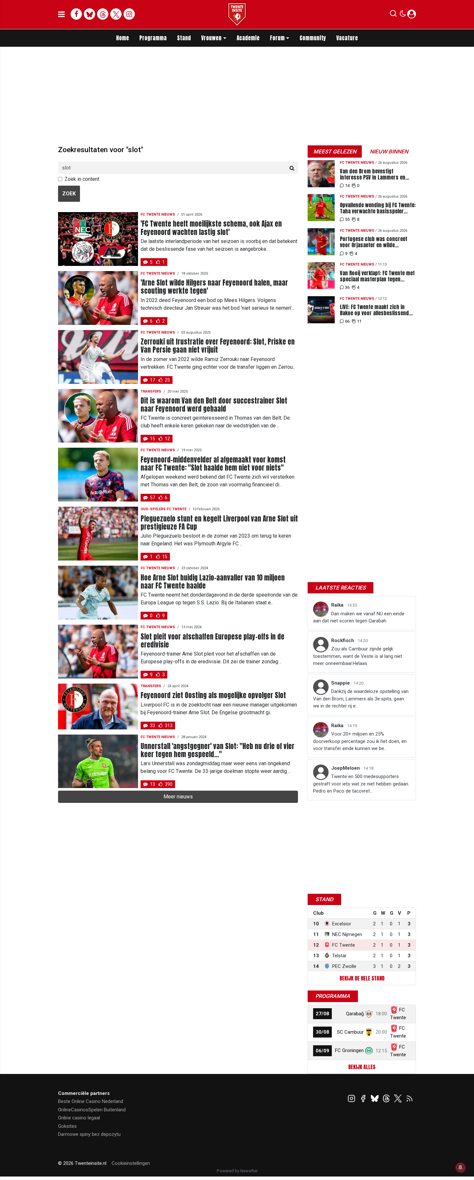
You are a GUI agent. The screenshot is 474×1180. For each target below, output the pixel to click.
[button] (393, 14)
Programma (153, 38)
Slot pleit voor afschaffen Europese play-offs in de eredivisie (212, 641)
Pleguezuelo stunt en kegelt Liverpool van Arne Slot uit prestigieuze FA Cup (219, 523)
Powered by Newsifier (237, 1170)
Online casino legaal (79, 1118)
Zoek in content (81, 179)
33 (152, 725)
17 (152, 380)
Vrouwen (211, 38)
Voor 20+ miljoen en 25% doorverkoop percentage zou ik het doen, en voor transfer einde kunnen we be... (360, 741)
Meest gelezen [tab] (334, 151)
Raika (338, 605)
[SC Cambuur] (369, 1032)
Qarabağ (355, 1014)
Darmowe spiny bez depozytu (89, 1134)
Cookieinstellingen (131, 1163)
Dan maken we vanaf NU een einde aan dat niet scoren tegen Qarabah (358, 617)
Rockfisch (343, 640)
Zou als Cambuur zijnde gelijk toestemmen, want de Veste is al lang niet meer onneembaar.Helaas (357, 656)
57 (152, 497)
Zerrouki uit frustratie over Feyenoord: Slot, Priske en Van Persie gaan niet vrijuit (218, 346)
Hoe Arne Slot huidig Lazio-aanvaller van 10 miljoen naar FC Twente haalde (213, 582)
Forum (277, 38)
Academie (248, 38)
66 (347, 321)
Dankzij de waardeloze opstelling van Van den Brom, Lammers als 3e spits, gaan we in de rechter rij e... (361, 698)
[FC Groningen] (369, 1050)
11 (359, 321)
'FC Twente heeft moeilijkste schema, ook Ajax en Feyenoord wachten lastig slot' (211, 228)
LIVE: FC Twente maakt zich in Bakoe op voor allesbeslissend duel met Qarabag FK (374, 310)
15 (152, 438)
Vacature (347, 38)
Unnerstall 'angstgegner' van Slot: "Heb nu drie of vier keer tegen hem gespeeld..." (217, 750)
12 (167, 438)
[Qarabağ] (369, 1014)
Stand (184, 38)
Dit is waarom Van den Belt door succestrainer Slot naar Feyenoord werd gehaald (214, 405)
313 (169, 725)
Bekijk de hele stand (362, 978)
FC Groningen (349, 1050)
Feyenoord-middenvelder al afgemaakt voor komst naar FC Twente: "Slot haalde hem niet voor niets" (213, 464)
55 (347, 219)
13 (152, 784)
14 (347, 185)
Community (313, 38)
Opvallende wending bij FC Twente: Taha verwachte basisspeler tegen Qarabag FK (378, 208)
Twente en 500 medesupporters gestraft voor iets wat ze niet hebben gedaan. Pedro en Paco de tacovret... (361, 784)
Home (122, 38)
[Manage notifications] (460, 1167)
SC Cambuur (350, 1032)
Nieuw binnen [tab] (389, 151)
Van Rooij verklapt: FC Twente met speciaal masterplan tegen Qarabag (377, 276)
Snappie (341, 683)
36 (347, 287)
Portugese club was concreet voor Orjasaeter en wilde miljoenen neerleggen (373, 242)
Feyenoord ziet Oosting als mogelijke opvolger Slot (213, 695)
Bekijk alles (361, 1067)
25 (167, 380)
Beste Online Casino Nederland (90, 1101)
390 (169, 784)
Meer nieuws (178, 797)
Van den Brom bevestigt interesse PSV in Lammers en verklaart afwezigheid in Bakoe (374, 174)
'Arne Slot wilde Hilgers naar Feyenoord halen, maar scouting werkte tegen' (214, 287)
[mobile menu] (61, 14)
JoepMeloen (346, 768)
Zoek (69, 193)
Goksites (67, 1126)
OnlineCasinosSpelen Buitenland (92, 1110)
